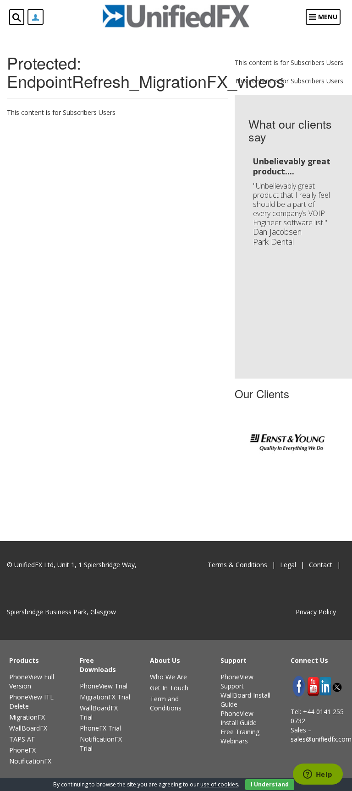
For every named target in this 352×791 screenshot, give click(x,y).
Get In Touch (169, 687)
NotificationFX (30, 761)
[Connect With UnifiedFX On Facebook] (299, 686)
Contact (320, 564)
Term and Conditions (166, 703)
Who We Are (168, 676)
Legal (288, 564)
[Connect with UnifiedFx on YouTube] (313, 686)
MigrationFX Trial (105, 697)
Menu (327, 16)
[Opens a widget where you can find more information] (317, 775)
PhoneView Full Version (31, 681)
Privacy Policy (316, 611)
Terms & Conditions (237, 564)
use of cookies (219, 784)
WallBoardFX (28, 728)
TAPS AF (22, 739)
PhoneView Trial (103, 686)
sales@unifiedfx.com (321, 739)
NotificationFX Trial (101, 744)
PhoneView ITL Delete (31, 701)
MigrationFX (27, 717)
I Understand (270, 784)
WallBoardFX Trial (99, 712)
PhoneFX (22, 750)
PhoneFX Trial (100, 728)
